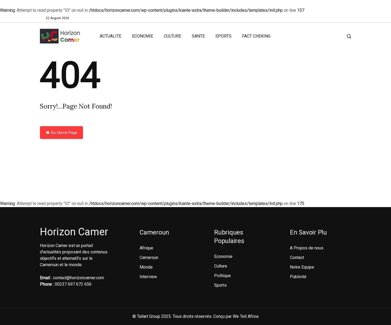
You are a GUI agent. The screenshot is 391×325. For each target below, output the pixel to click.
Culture (220, 266)
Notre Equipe (302, 267)
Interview (148, 276)
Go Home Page (63, 132)
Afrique (146, 247)
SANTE (198, 36)
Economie (223, 256)
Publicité (298, 276)
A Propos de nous (306, 247)
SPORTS (223, 36)
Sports (220, 285)
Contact (297, 257)
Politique (222, 275)
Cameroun (149, 257)
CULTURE (172, 36)
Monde (146, 267)
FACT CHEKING (256, 36)
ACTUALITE (110, 36)
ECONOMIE (142, 36)
